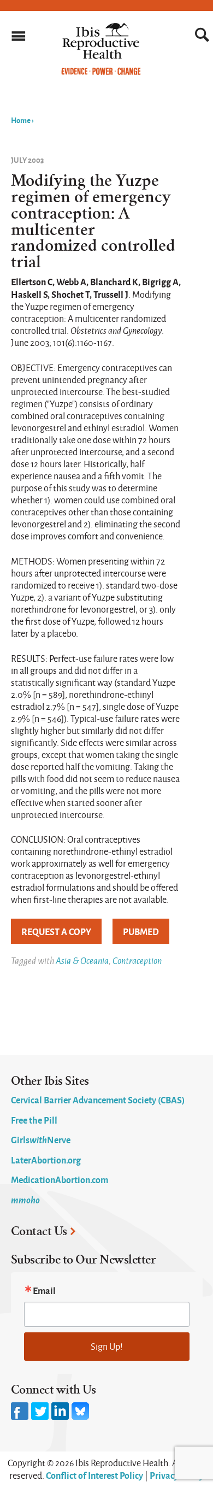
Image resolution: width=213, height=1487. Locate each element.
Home (21, 119)
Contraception (137, 960)
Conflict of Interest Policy (94, 1475)
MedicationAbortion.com (59, 1179)
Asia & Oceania (82, 960)
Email (44, 1290)
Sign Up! (107, 1346)
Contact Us (39, 1231)
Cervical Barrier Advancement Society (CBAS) (98, 1099)
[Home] (101, 72)
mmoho (25, 1199)
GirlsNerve (40, 1139)
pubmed (141, 931)
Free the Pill (34, 1119)
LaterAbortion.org (46, 1159)
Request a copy (56, 931)
